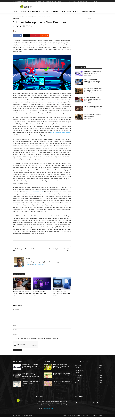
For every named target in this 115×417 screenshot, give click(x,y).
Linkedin (28, 264)
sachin (17, 31)
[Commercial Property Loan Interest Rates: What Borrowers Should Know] (79, 99)
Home (14, 16)
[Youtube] (101, 1)
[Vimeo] (99, 1)
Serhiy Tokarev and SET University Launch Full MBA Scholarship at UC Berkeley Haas (30, 375)
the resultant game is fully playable (60, 132)
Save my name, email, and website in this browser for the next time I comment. (36, 338)
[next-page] (16, 299)
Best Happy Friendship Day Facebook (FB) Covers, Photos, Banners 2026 (61, 366)
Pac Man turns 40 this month (35, 192)
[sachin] (14, 31)
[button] (100, 11)
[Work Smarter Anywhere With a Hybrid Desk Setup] (79, 117)
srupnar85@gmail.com (38, 264)
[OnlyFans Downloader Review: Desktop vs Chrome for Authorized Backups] (62, 283)
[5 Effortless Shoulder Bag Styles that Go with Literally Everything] (79, 108)
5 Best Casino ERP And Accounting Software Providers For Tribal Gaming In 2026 (22, 293)
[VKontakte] (97, 402)
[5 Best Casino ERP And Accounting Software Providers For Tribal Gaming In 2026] (22, 283)
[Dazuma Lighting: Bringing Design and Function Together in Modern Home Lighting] (79, 91)
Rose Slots (55, 102)
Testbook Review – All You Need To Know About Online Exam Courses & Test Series (30, 366)
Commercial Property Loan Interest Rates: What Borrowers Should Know (92, 99)
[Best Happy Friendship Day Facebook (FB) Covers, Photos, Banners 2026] (48, 367)
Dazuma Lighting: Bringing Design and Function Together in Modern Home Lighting (93, 90)
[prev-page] (14, 299)
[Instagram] (94, 1)
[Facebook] (92, 1)
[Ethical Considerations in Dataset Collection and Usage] (17, 384)
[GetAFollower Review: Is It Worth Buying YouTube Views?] (79, 73)
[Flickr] (85, 402)
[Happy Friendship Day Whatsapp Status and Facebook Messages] (48, 375)
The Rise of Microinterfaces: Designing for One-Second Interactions (39, 293)
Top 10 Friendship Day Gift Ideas (61, 381)
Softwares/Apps (20, 16)
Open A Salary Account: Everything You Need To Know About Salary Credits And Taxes (92, 81)
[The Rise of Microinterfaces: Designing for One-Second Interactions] (42, 283)
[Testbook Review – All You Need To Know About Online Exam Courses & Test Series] (17, 367)
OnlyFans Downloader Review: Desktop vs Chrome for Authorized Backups (61, 293)
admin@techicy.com (48, 408)
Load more (88, 123)
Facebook (64, 262)
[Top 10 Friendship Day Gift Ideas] (48, 383)
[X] (97, 1)
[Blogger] (76, 402)
